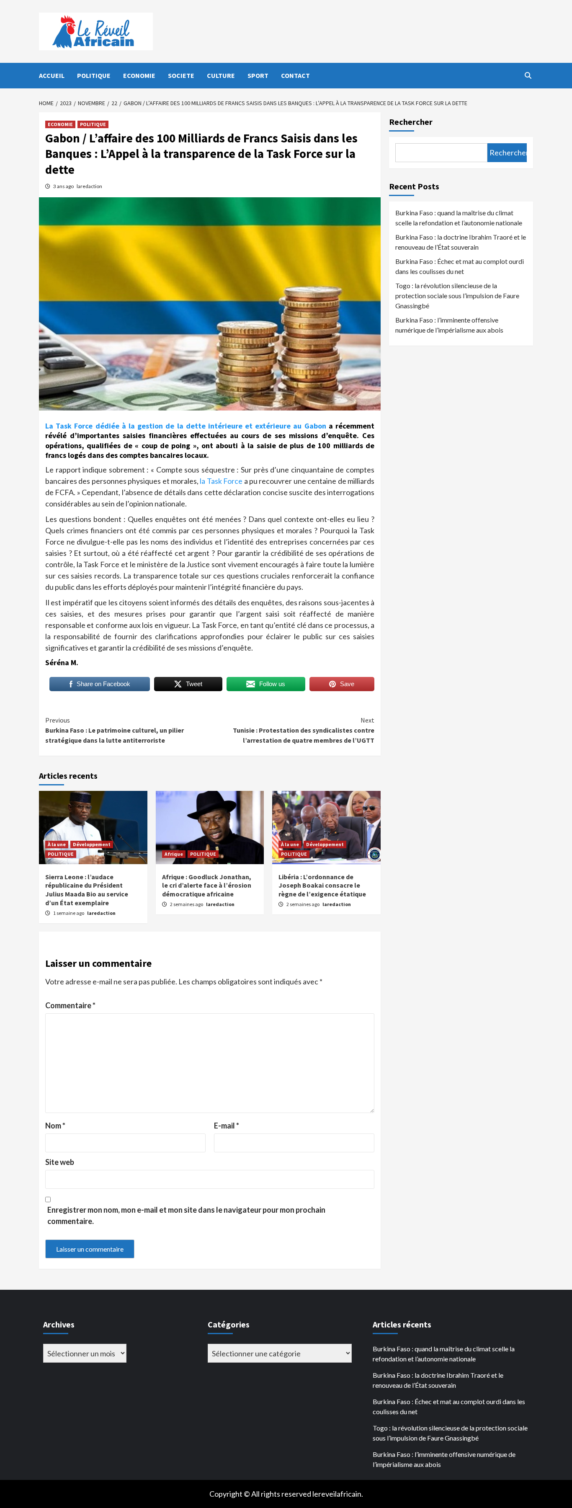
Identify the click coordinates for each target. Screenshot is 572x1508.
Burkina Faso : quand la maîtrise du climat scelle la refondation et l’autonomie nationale (458, 218)
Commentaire (70, 1005)
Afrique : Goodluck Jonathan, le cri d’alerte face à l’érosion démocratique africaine (206, 886)
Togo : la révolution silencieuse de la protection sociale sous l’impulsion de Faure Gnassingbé (457, 295)
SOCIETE (181, 75)
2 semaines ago (187, 904)
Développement (92, 844)
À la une (57, 844)
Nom (55, 1125)
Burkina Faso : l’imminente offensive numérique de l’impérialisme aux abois (449, 325)
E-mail (226, 1125)
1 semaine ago (69, 913)
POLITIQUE (94, 75)
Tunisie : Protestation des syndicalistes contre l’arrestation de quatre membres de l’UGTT (303, 730)
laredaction (89, 186)
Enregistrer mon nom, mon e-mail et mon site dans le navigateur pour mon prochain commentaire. (186, 1215)
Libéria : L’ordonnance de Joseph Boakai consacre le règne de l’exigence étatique (322, 886)
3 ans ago (64, 186)
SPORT (257, 75)
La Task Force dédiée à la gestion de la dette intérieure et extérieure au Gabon (185, 426)
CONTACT (295, 75)
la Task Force (220, 480)
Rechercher (411, 121)
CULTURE (221, 75)
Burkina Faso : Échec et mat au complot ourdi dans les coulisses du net (459, 266)
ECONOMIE (139, 75)
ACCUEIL (51, 75)
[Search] (528, 75)
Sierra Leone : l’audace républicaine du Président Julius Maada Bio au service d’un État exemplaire (86, 890)
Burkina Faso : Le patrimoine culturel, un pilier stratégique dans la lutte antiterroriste (114, 730)
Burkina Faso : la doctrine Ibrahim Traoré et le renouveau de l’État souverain (460, 242)
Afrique (174, 854)
